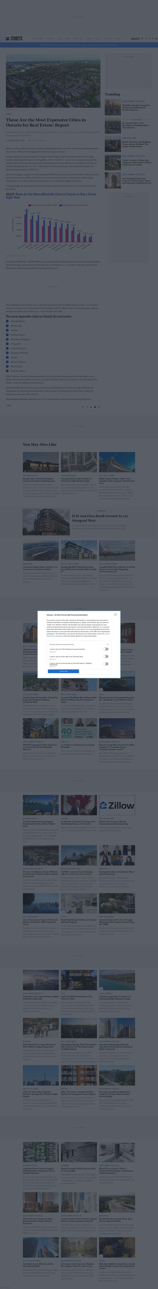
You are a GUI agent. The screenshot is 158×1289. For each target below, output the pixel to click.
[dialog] (79, 644)
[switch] (105, 649)
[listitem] (79, 644)
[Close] (116, 615)
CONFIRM (63, 671)
